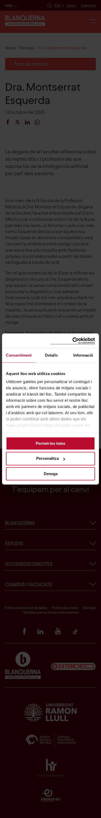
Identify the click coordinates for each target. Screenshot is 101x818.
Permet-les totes (50, 443)
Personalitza (47, 458)
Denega (50, 473)
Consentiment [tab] (19, 355)
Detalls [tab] (51, 355)
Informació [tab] (83, 355)
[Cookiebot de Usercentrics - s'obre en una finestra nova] (72, 340)
